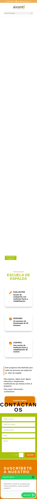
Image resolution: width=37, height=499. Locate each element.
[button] (33, 477)
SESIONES (17, 318)
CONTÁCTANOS (20, 401)
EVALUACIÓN (19, 292)
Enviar (30, 455)
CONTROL (17, 343)
